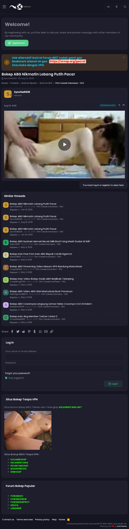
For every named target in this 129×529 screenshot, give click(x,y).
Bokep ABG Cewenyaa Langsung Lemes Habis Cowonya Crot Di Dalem (51, 303)
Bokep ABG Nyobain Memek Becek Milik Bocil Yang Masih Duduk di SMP (50, 241)
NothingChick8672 (19, 294)
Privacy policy (42, 519)
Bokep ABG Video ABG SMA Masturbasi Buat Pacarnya (41, 291)
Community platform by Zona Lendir (97, 523)
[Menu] (4, 7)
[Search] (125, 7)
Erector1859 (15, 256)
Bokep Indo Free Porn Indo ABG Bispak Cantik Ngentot (41, 253)
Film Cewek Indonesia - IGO (50, 206)
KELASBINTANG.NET (70, 407)
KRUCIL (15, 505)
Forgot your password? (17, 373)
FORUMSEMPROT (20, 502)
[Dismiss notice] (123, 57)
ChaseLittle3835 (17, 319)
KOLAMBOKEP (18, 459)
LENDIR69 (16, 508)
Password (10, 362)
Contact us (8, 519)
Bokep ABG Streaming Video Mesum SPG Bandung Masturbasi (46, 266)
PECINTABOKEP (19, 465)
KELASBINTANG (19, 462)
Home (62, 519)
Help (54, 519)
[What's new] (116, 7)
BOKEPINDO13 (18, 468)
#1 (123, 105)
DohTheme (122, 526)
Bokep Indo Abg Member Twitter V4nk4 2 (33, 316)
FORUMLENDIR (19, 499)
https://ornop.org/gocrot (67, 61)
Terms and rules (24, 519)
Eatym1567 (15, 244)
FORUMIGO (17, 496)
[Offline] (12, 95)
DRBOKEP (16, 471)
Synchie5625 (10, 78)
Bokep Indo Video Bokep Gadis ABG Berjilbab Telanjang (42, 278)
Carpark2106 (16, 269)
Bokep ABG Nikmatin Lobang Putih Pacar (33, 203)
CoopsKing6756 (17, 281)
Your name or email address (20, 351)
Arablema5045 (17, 306)
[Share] (119, 105)
